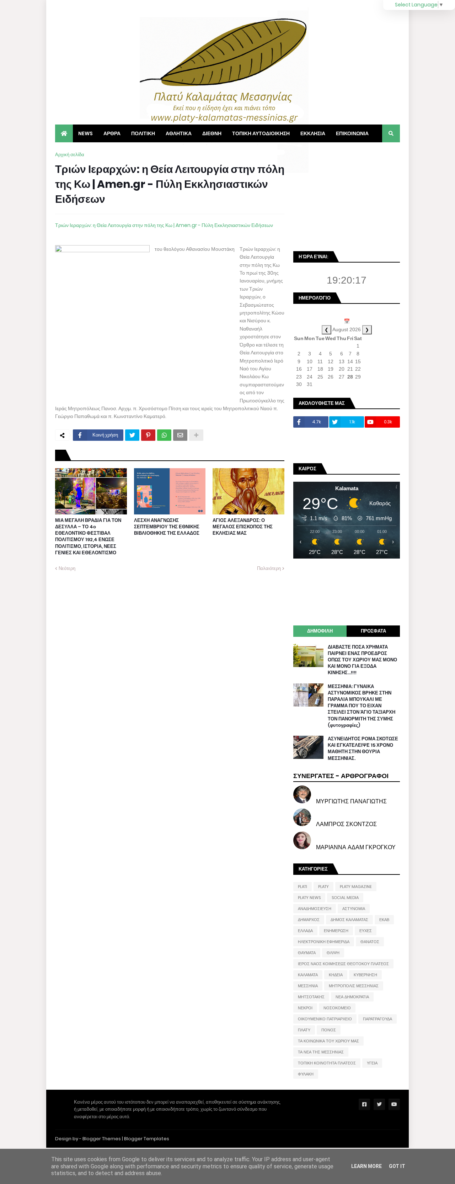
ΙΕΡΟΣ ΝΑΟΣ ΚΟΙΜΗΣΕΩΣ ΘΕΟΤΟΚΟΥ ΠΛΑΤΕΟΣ (343, 964)
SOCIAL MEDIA (345, 897)
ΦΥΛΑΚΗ (306, 1074)
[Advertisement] (346, 195)
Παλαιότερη (269, 568)
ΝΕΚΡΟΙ (305, 1008)
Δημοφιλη (320, 631)
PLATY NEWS (309, 897)
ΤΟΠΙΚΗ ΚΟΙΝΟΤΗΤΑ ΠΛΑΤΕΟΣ (327, 1063)
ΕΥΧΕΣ (365, 931)
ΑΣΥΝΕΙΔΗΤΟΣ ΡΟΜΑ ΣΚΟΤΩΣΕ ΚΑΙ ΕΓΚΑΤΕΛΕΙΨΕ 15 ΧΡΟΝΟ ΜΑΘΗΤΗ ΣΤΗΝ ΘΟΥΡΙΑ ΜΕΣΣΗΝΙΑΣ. (363, 749)
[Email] (180, 435)
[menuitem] (64, 133)
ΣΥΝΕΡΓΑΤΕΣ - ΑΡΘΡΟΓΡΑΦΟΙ (341, 775)
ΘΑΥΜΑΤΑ (307, 953)
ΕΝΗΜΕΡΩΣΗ (336, 931)
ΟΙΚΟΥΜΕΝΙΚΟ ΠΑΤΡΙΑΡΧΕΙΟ (325, 1019)
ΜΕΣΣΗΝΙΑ (308, 986)
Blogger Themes (101, 1138)
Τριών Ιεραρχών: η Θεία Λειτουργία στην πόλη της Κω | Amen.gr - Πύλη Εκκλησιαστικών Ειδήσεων (164, 225)
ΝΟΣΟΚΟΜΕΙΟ (337, 1008)
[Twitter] (132, 435)
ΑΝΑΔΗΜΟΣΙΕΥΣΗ (314, 908)
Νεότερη (67, 568)
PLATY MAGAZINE (356, 886)
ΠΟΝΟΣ (328, 1030)
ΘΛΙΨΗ (333, 953)
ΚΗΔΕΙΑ (336, 975)
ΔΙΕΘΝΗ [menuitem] (211, 133)
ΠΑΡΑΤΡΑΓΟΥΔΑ (377, 1019)
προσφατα (373, 631)
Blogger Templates (146, 1138)
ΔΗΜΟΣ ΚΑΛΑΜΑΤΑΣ (349, 920)
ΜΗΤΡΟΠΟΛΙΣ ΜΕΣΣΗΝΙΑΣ (354, 986)
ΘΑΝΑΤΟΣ (369, 942)
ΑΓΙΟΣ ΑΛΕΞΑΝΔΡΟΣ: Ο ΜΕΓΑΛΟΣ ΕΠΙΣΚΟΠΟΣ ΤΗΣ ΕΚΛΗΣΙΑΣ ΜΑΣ (243, 526)
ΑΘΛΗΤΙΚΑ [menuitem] (179, 133)
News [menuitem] (85, 133)
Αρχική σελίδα (69, 154)
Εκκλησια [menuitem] (312, 133)
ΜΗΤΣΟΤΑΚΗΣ (311, 997)
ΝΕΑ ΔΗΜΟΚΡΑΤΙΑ (352, 997)
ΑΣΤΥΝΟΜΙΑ (353, 908)
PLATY (323, 886)
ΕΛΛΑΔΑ (305, 931)
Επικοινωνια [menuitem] (352, 133)
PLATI (302, 886)
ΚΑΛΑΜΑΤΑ (308, 975)
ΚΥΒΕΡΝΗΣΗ (365, 975)
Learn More (366, 1166)
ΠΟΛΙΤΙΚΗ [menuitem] (143, 133)
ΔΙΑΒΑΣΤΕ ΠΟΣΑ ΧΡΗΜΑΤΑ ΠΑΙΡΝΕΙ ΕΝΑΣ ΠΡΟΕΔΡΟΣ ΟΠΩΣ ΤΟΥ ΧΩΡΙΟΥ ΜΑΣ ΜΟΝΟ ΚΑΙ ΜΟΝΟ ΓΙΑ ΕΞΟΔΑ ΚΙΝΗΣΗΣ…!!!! (362, 660)
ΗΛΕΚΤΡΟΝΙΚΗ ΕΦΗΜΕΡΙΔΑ (323, 942)
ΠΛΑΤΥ (304, 1030)
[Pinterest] (148, 435)
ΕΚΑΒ (384, 920)
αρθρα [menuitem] (112, 133)
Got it (397, 1166)
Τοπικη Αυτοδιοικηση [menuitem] (261, 133)
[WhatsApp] (164, 435)
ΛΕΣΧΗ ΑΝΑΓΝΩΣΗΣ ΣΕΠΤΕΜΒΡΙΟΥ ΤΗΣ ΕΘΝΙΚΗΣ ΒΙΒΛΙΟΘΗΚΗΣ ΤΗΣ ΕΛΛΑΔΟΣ (166, 526)
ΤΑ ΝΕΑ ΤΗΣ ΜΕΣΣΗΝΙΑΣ (321, 1052)
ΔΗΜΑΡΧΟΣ (309, 920)
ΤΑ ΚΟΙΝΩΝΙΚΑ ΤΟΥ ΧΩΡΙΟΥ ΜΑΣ (328, 1041)
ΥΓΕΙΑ (372, 1063)
